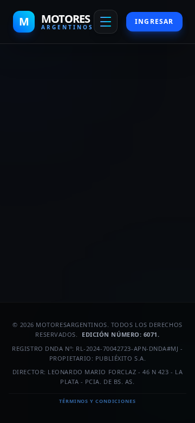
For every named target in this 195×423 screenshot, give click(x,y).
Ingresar (154, 21)
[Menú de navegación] (106, 22)
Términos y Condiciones (97, 401)
